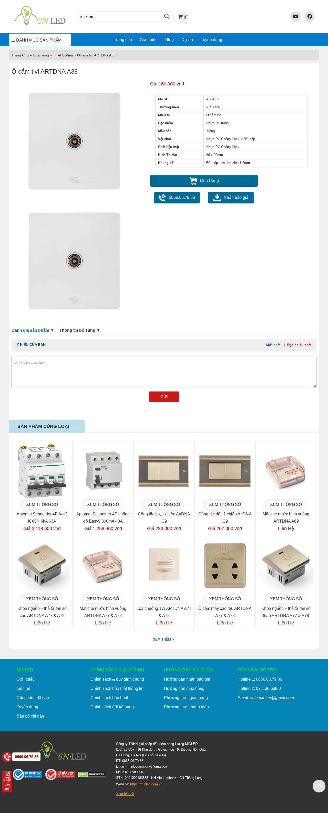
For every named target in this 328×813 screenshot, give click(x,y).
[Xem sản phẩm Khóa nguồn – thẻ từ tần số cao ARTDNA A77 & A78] (42, 565)
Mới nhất (273, 345)
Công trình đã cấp (33, 698)
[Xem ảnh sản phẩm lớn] (75, 140)
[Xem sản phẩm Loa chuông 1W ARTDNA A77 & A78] (164, 565)
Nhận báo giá (236, 197)
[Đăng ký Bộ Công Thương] (61, 775)
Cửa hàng (41, 55)
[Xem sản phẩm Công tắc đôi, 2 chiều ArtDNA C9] (225, 471)
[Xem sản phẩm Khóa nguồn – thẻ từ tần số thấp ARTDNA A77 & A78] (286, 565)
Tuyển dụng (211, 39)
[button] (319, 786)
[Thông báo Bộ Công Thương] (29, 775)
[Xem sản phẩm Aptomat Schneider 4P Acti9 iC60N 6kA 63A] (42, 471)
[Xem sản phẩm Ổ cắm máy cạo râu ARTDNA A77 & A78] (225, 565)
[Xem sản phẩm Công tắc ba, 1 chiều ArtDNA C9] (164, 471)
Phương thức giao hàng (186, 698)
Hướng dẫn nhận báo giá (187, 679)
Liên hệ (23, 688)
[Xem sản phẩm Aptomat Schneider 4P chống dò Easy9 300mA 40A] (103, 471)
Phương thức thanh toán (186, 707)
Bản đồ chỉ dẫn (30, 716)
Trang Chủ (20, 55)
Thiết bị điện (63, 55)
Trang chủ (123, 39)
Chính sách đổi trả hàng (112, 707)
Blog (169, 39)
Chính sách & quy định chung (117, 679)
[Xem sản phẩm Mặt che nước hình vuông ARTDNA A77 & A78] (103, 565)
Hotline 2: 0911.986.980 (259, 688)
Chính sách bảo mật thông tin (117, 688)
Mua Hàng (209, 180)
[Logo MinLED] (40, 24)
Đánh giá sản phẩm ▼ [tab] (33, 330)
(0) (185, 17)
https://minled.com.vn (146, 784)
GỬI (164, 397)
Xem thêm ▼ (164, 639)
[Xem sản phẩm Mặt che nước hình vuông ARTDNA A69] (286, 471)
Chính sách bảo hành (109, 698)
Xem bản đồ (125, 794)
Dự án (187, 39)
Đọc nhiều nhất (299, 345)
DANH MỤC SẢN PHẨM (38, 40)
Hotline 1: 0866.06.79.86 (260, 679)
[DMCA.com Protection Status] (93, 775)
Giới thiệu (149, 39)
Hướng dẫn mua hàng (184, 688)
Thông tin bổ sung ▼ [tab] (79, 330)
